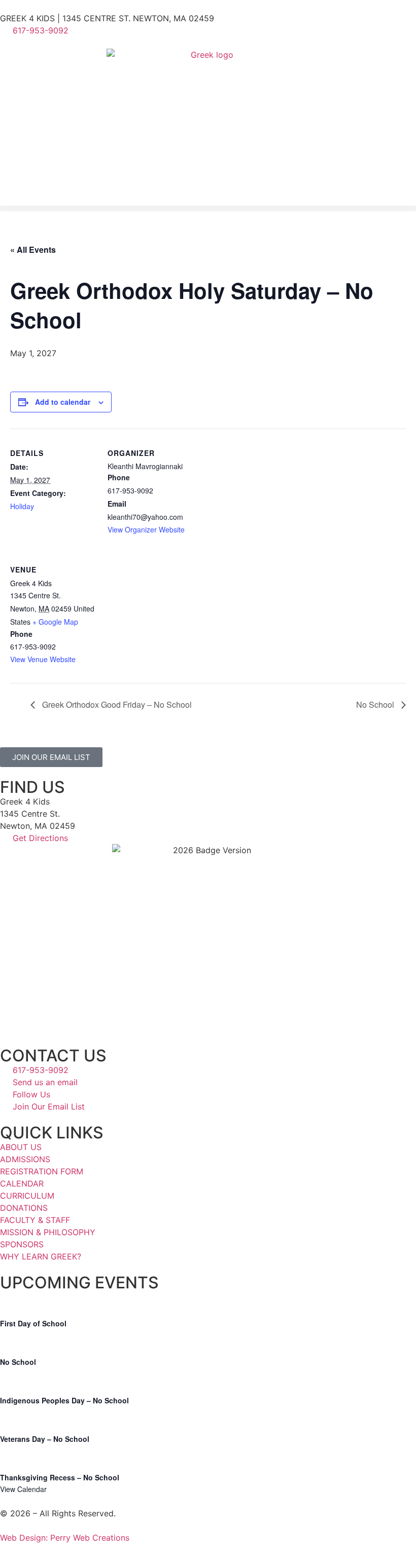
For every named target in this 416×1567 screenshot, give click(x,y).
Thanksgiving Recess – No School (59, 1477)
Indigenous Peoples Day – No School (64, 1400)
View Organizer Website (146, 529)
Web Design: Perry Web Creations (64, 1538)
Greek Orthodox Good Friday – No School (116, 704)
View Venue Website (43, 659)
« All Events (33, 249)
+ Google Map (55, 622)
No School (376, 704)
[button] (208, 208)
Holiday (22, 506)
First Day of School (33, 1323)
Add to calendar (62, 402)
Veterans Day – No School (44, 1439)
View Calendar (23, 1489)
